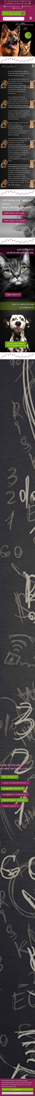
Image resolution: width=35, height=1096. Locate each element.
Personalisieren (17, 1093)
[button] (30, 18)
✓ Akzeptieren (17, 1089)
